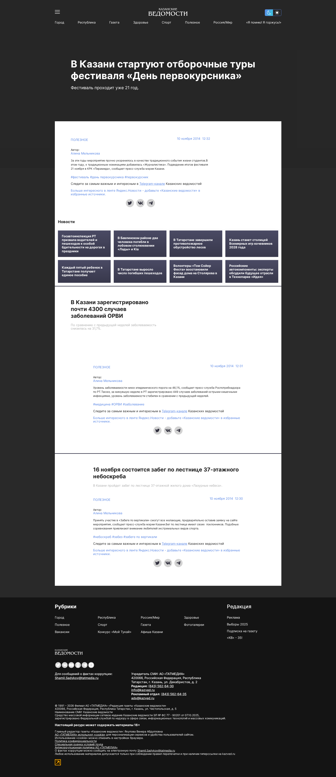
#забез (117, 537)
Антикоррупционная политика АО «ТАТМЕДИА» (86, 747)
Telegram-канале (152, 184)
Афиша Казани (152, 632)
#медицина (102, 404)
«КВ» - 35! (234, 638)
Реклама (233, 617)
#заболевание (133, 404)
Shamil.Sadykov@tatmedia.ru (77, 678)
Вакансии (62, 632)
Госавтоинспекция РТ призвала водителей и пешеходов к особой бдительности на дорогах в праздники (83, 243)
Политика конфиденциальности (76, 741)
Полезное (192, 22)
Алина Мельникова (85, 153)
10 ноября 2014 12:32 (193, 139)
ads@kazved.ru (142, 698)
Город (59, 22)
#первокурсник (136, 177)
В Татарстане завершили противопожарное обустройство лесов (193, 243)
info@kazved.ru (143, 690)
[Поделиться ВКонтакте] (140, 203)
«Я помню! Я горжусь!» (263, 22)
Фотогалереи (194, 625)
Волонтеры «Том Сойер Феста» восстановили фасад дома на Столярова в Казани (195, 271)
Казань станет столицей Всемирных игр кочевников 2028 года (250, 243)
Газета (114, 22)
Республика (87, 22)
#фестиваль (80, 177)
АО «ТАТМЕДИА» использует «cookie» (80, 734)
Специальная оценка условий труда (79, 744)
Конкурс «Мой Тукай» (114, 632)
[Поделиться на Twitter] (130, 203)
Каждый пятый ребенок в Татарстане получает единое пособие (82, 271)
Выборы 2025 (237, 624)
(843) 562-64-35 (173, 694)
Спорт (166, 22)
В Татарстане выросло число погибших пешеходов (140, 271)
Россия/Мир (223, 22)
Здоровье (140, 22)
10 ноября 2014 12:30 (226, 498)
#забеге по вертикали (140, 537)
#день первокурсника (107, 177)
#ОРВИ (117, 404)
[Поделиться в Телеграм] (151, 203)
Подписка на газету (242, 631)
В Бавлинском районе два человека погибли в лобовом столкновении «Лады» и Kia (138, 243)
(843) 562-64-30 (161, 686)
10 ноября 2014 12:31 (226, 366)
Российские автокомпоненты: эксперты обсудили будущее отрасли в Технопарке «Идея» (251, 271)
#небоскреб (102, 537)
